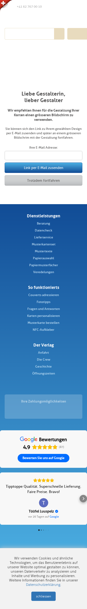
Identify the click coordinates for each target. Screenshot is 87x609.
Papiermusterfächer (43, 265)
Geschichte (43, 367)
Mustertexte (43, 251)
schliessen (43, 596)
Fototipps (43, 302)
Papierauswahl (43, 258)
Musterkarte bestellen (43, 323)
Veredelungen (43, 272)
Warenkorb (77, 6)
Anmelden (67, 6)
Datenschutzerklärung (43, 585)
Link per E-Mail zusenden (43, 168)
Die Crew (43, 360)
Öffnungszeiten (43, 373)
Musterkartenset (43, 244)
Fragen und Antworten (43, 309)
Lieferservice (43, 237)
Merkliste (57, 6)
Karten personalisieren (43, 316)
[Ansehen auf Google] (43, 502)
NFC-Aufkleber (43, 330)
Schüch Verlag (31, 19)
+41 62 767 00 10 (29, 7)
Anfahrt (43, 353)
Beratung (43, 223)
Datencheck (43, 230)
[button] (3, 498)
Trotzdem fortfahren (43, 180)
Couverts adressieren (43, 295)
